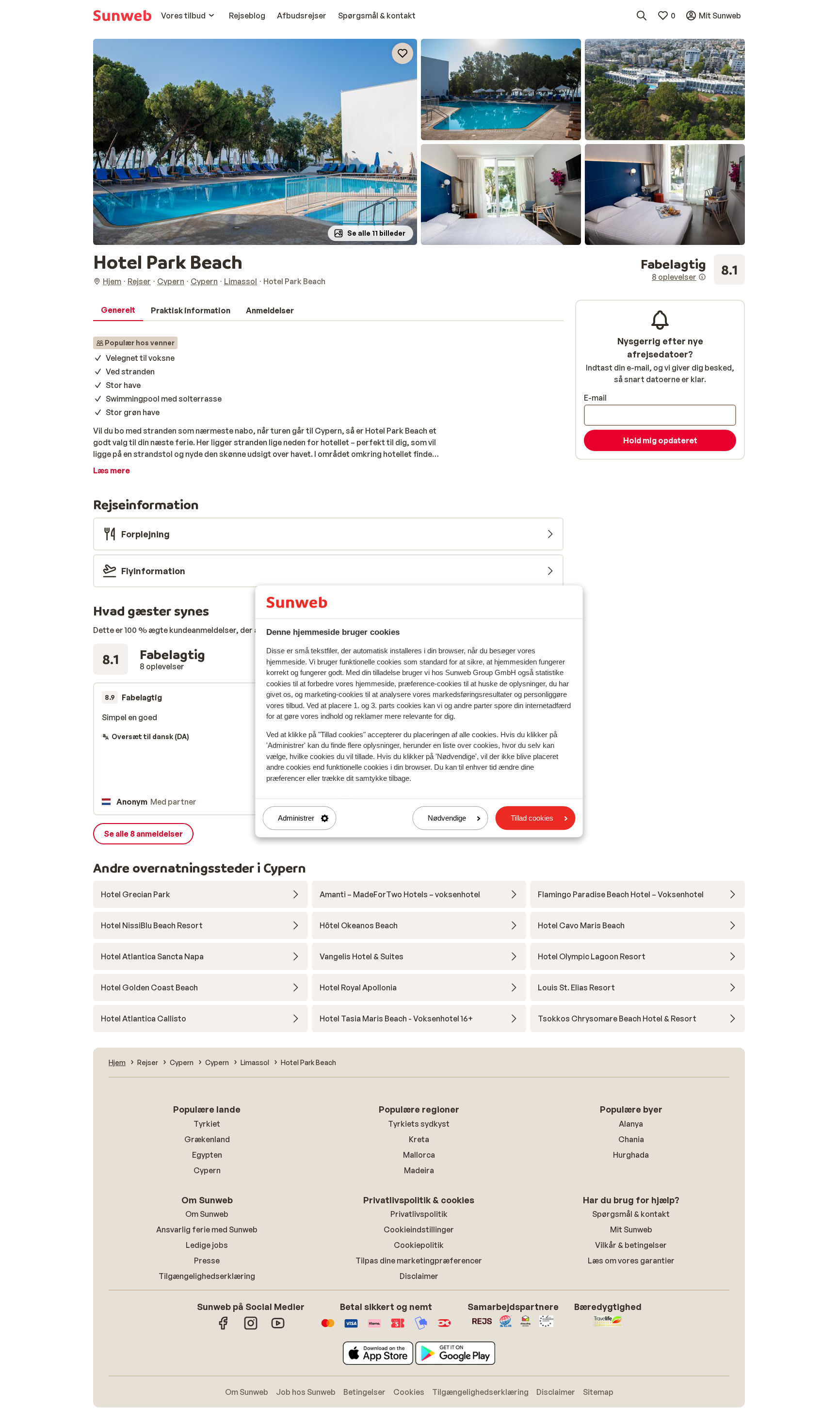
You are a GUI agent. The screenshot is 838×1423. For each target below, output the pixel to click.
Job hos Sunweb (306, 1392)
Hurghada (631, 1155)
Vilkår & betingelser (631, 1245)
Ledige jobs (207, 1245)
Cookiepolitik (419, 1245)
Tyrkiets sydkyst (419, 1124)
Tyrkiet (206, 1124)
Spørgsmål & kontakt (631, 1214)
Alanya (631, 1124)
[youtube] (278, 1328)
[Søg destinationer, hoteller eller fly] (641, 15)
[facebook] (223, 1328)
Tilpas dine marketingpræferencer (418, 1260)
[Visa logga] (351, 1328)
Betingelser (364, 1392)
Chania (631, 1139)
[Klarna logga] (374, 1328)
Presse (207, 1260)
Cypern (207, 1170)
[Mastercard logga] (328, 1328)
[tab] (118, 310)
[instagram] (250, 1328)
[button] (255, 142)
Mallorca (419, 1155)
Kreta (419, 1139)
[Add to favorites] (402, 53)
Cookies (408, 1392)
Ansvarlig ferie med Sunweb (207, 1229)
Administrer (296, 818)
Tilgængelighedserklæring (207, 1276)
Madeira (419, 1170)
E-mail (595, 398)
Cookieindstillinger (419, 1229)
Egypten (207, 1155)
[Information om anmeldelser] (702, 277)
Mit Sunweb (631, 1229)
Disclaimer (419, 1276)
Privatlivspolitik (419, 1214)
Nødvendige (447, 818)
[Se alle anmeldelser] (693, 269)
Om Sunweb (206, 1214)
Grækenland (207, 1139)
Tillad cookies (532, 818)
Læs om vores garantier (631, 1260)
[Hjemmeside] (122, 15)
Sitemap (598, 1392)
